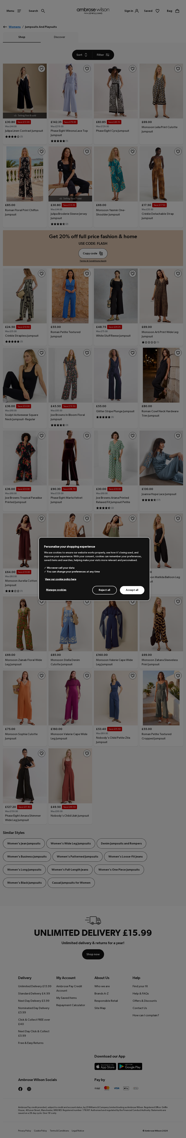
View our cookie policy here (60, 579)
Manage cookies (56, 589)
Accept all (132, 590)
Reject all (104, 590)
